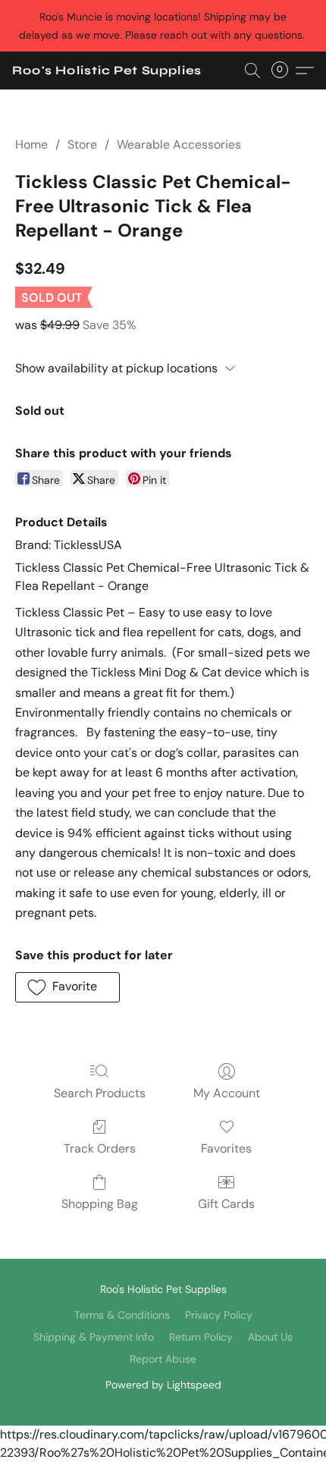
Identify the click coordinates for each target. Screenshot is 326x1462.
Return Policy (201, 1337)
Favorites (226, 1148)
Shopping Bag (99, 1204)
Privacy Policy (218, 1315)
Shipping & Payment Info (93, 1337)
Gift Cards (226, 1204)
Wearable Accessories (179, 144)
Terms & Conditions (122, 1315)
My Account (226, 1093)
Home (31, 144)
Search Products (100, 1093)
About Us (270, 1337)
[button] (107, 70)
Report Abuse (163, 1359)
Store (82, 144)
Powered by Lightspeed (163, 1384)
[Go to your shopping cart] (284, 70)
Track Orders (100, 1148)
